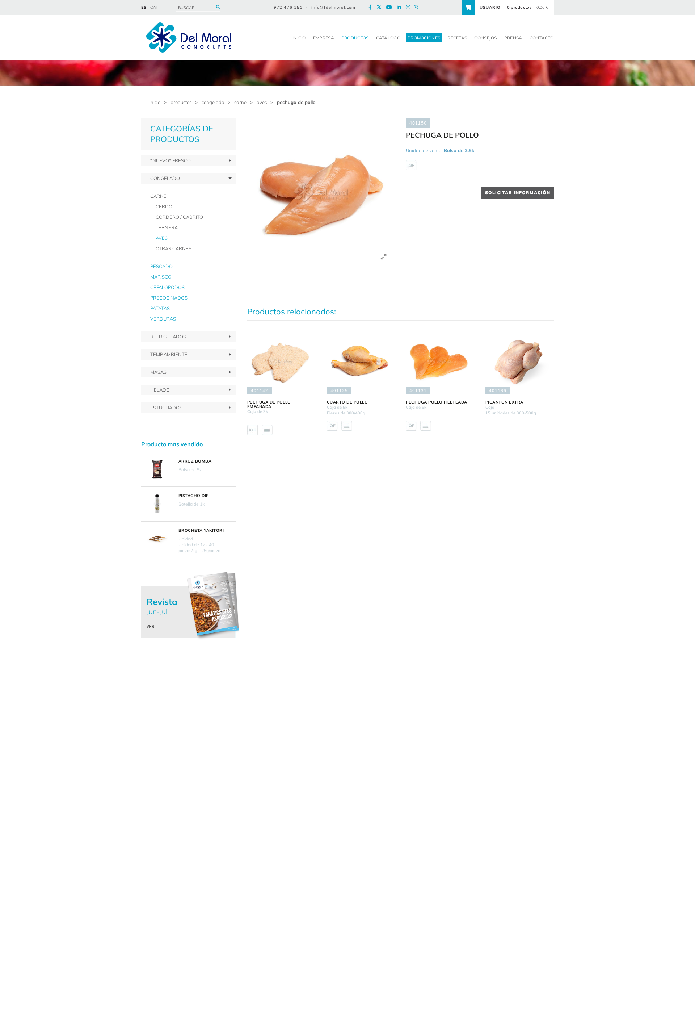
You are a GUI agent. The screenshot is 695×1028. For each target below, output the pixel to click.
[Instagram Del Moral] (410, 7)
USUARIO (490, 7)
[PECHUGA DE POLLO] (321, 192)
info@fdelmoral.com (333, 7)
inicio (154, 102)
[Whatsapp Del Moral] (418, 7)
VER (151, 626)
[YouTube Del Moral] (391, 7)
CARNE (240, 102)
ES (143, 7)
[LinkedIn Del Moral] (401, 7)
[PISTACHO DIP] (157, 503)
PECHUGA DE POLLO (296, 102)
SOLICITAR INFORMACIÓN (517, 192)
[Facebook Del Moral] (371, 7)
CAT (154, 7)
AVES (262, 102)
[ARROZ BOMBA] (157, 469)
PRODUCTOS (180, 102)
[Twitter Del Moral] (380, 7)
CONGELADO (213, 102)
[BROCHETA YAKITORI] (157, 538)
